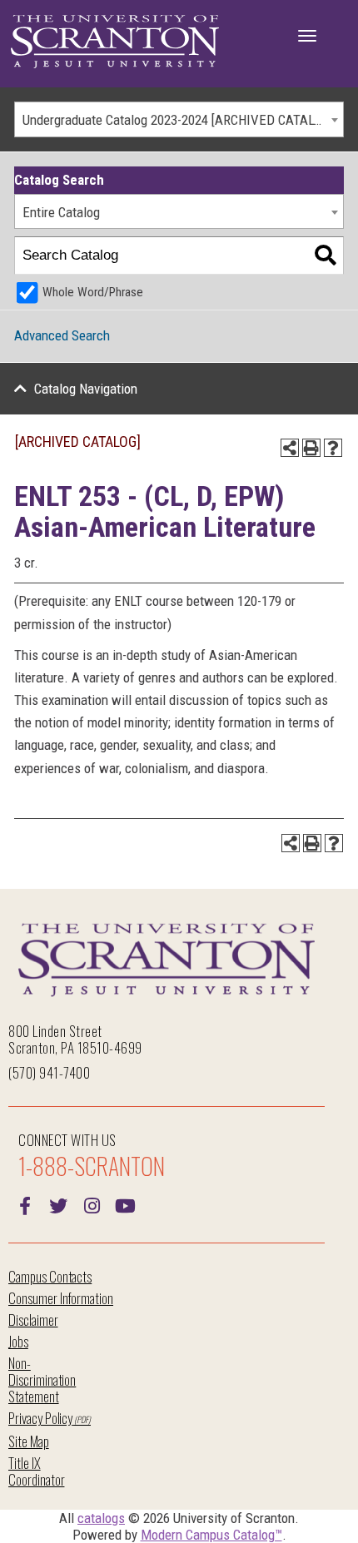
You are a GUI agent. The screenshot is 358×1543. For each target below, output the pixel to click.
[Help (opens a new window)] (333, 448)
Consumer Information (60, 1297)
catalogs (101, 1518)
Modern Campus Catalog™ (211, 1534)
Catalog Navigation (85, 388)
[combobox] (179, 119)
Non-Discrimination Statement (42, 1379)
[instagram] (91, 1204)
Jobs (18, 1341)
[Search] (325, 255)
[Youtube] (125, 1204)
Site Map (28, 1441)
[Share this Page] (290, 448)
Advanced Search (62, 335)
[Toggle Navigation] (307, 36)
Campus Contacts (50, 1276)
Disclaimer (33, 1319)
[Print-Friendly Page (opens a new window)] (311, 448)
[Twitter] (58, 1204)
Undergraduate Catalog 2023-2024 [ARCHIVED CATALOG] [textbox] (177, 120)
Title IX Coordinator (36, 1471)
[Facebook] (25, 1204)
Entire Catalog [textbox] (61, 212)
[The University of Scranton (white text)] (115, 42)
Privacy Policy (40, 1417)
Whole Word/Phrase (92, 292)
